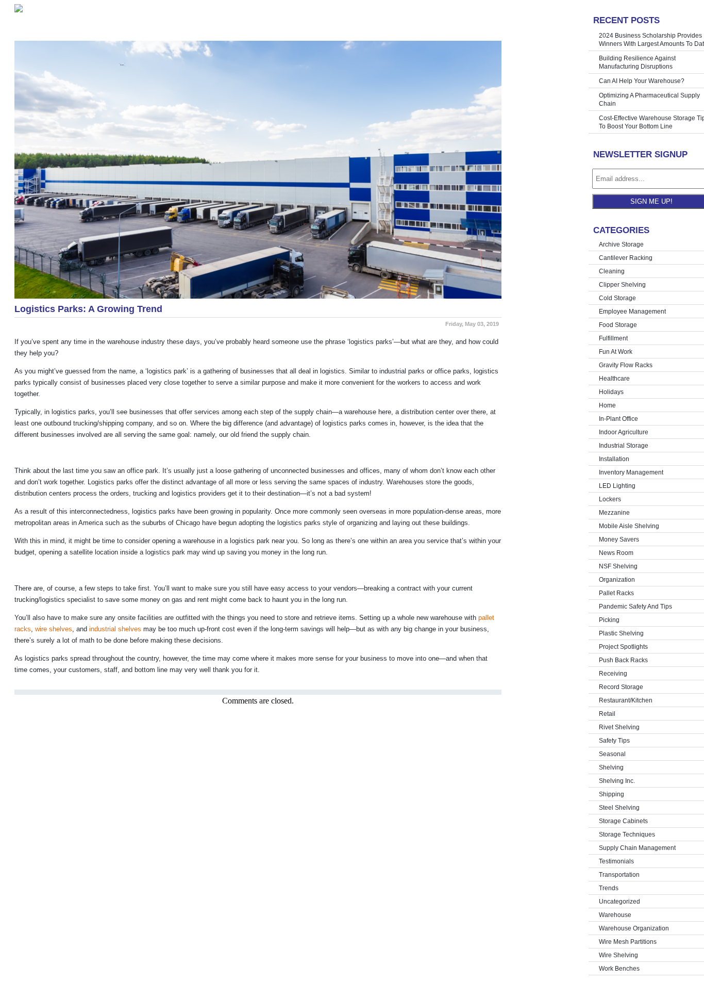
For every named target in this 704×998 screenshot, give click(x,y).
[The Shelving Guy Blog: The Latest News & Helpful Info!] (257, 8)
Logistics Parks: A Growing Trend (88, 309)
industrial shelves (115, 629)
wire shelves (53, 629)
